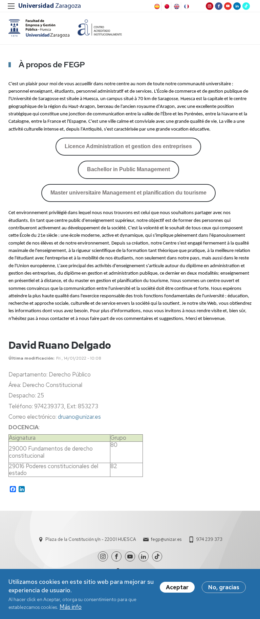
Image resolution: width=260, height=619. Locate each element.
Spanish (156, 6)
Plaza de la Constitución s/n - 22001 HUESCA (90, 539)
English (176, 6)
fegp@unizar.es (166, 539)
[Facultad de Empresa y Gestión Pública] (38, 28)
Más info (71, 607)
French (186, 6)
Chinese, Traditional (166, 6)
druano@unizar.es (79, 416)
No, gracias (223, 587)
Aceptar (177, 587)
